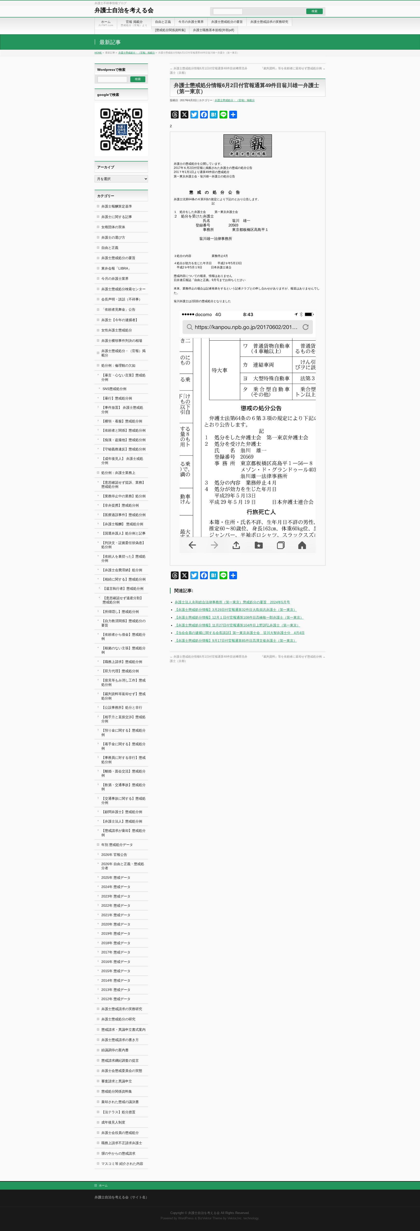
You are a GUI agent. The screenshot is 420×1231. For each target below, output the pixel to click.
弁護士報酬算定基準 (116, 206)
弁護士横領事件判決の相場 (121, 341)
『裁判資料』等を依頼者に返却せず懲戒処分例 (293, 68)
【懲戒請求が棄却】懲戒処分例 (123, 833)
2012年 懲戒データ (116, 999)
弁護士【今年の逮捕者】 (120, 320)
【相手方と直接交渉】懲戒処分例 (123, 719)
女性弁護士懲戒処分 (116, 330)
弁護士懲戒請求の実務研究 (121, 1009)
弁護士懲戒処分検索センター (123, 289)
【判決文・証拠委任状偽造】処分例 (123, 545)
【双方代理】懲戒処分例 (120, 671)
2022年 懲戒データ (116, 905)
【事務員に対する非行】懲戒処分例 (123, 760)
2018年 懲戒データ (116, 943)
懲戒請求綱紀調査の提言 (120, 1060)
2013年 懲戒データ (116, 990)
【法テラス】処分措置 (118, 1112)
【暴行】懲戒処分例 (116, 398)
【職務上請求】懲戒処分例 (121, 662)
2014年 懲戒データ (116, 980)
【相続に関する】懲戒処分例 (123, 579)
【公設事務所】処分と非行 (121, 707)
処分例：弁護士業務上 (118, 473)
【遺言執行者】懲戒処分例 (123, 588)
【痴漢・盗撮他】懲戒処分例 (123, 440)
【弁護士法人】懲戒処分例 (121, 821)
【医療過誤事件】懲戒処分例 (123, 515)
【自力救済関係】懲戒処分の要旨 (123, 623)
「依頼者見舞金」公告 (118, 309)
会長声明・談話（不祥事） (121, 299)
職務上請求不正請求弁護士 (121, 1143)
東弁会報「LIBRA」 (116, 268)
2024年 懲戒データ (116, 887)
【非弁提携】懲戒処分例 (120, 505)
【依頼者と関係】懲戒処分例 (123, 430)
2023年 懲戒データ (116, 896)
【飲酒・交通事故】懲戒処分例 (123, 787)
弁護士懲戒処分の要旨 (118, 258)
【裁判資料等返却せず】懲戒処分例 (123, 696)
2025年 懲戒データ (116, 877)
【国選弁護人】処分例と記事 (123, 533)
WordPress (186, 1218)
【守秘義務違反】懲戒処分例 (123, 449)
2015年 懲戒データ (116, 971)
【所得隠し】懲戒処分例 (120, 612)
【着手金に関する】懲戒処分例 (123, 746)
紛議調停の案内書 (115, 1050)
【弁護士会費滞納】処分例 (121, 570)
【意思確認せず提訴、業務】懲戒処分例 (123, 484)
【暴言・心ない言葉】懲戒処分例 (123, 377)
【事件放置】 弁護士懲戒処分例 (122, 410)
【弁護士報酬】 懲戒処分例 (122, 524)
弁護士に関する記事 (116, 217)
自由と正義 (109, 248)
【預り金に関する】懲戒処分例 (123, 732)
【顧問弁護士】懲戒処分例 (121, 812)
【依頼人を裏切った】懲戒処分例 (123, 558)
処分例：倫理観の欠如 (118, 365)
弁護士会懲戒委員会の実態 (121, 1071)
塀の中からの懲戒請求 (118, 1153)
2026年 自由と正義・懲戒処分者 (122, 866)
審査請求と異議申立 (116, 1081)
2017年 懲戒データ (116, 952)
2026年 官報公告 (114, 855)
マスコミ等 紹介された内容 (122, 1164)
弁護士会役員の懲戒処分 (120, 1133)
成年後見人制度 (113, 1122)
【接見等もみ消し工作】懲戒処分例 (123, 682)
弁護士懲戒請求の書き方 (120, 1040)
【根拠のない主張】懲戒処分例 (123, 650)
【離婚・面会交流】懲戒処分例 (123, 773)
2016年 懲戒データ (116, 962)
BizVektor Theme (210, 1218)
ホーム (103, 1185)
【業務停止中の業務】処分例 (123, 496)
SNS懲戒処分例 (114, 389)
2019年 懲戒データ (116, 933)
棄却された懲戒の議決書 (120, 1102)
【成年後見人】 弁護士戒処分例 (122, 461)
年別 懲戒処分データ (117, 845)
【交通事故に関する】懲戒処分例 (123, 801)
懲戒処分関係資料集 (116, 1091)
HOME (98, 52)
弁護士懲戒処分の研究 (118, 1019)
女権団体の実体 (113, 227)
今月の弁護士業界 (115, 279)
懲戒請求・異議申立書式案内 (123, 1030)
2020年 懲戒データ (116, 924)
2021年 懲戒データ (116, 915)
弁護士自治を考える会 (124, 10)
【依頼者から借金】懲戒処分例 (123, 637)
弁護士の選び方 (113, 237)
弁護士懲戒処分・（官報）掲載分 (136, 52)
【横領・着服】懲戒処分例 (121, 421)
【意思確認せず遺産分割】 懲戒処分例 (123, 600)
